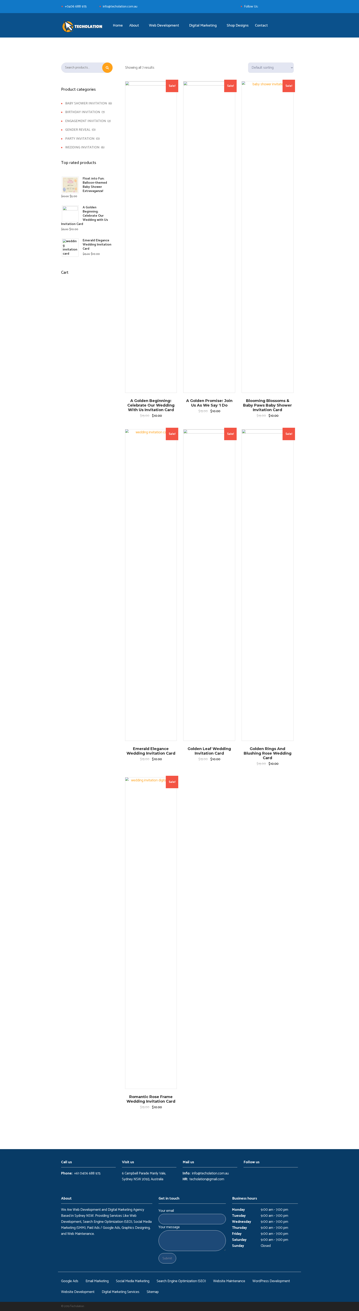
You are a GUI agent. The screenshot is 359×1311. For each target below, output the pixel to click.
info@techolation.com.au (120, 6)
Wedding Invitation (82, 147)
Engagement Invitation (85, 121)
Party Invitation (80, 139)
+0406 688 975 (76, 6)
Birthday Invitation (82, 112)
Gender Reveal (77, 130)
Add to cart (150, 131)
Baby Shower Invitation (86, 103)
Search (107, 67)
